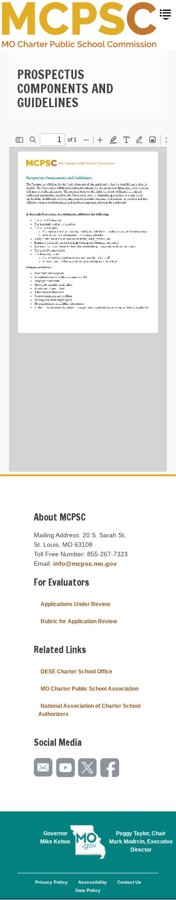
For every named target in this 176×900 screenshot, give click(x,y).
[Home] (79, 25)
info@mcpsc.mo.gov (85, 563)
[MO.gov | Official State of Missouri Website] (88, 842)
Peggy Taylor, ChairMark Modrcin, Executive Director (141, 841)
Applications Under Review (75, 604)
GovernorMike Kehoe (55, 837)
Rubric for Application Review (79, 621)
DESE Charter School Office (76, 671)
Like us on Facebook (110, 767)
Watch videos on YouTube (66, 767)
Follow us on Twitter (88, 767)
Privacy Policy (51, 882)
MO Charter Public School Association (90, 689)
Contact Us (129, 882)
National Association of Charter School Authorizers (89, 710)
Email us (44, 767)
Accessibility (92, 882)
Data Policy (88, 890)
